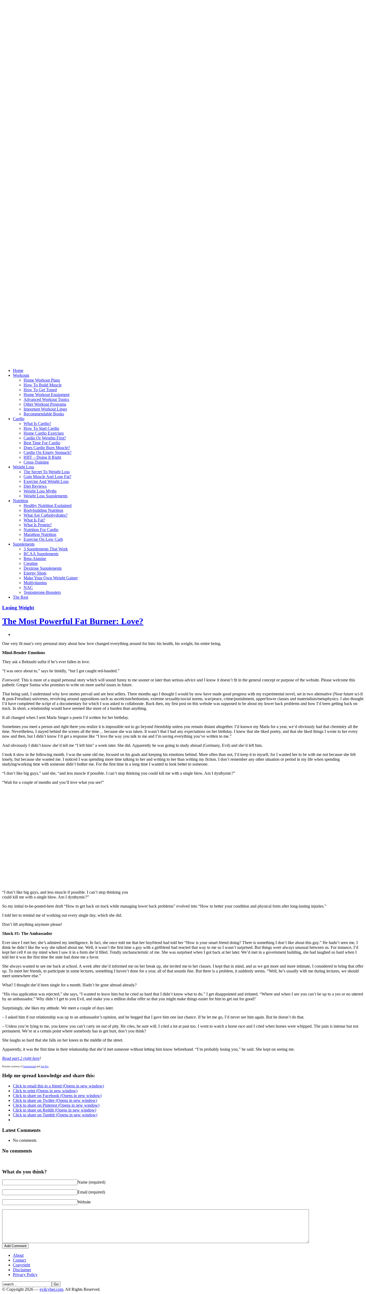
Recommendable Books (44, 414)
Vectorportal (29, 1066)
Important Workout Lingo (45, 409)
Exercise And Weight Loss (46, 481)
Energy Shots (35, 573)
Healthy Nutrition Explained (48, 505)
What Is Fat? (34, 520)
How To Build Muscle (43, 385)
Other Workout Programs (45, 404)
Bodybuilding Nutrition (43, 510)
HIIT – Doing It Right (42, 457)
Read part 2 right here (21, 1058)
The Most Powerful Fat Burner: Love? (72, 621)
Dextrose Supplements (43, 568)
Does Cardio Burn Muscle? (47, 447)
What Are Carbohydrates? (46, 515)
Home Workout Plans (42, 380)
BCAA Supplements (41, 553)
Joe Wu (44, 1066)
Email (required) (91, 1192)
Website (84, 1202)
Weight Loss (23, 467)
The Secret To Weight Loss (47, 471)
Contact (19, 1260)
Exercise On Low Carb (43, 539)
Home (18, 370)
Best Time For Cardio (42, 443)
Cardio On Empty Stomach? (48, 452)
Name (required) (91, 1182)
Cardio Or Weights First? (45, 438)
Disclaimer (22, 1269)
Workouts (21, 375)
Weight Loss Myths (40, 491)
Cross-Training (36, 462)
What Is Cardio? (37, 423)
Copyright (21, 1265)
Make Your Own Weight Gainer (51, 578)
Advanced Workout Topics (46, 399)
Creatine (31, 563)
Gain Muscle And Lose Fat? (47, 476)
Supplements (24, 544)
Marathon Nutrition (40, 534)
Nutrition (20, 500)
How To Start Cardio (41, 428)
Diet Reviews (35, 486)
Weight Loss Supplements (46, 496)
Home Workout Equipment (46, 394)
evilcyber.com (51, 1289)
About (18, 1255)
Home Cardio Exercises (44, 433)
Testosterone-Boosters (42, 592)
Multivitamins (35, 582)
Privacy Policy (25, 1274)
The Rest (20, 597)
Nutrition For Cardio (41, 529)
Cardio (18, 418)
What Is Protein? (38, 525)
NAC (28, 587)
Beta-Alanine (35, 558)
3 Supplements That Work (46, 549)
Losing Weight (18, 607)
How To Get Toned (40, 389)
